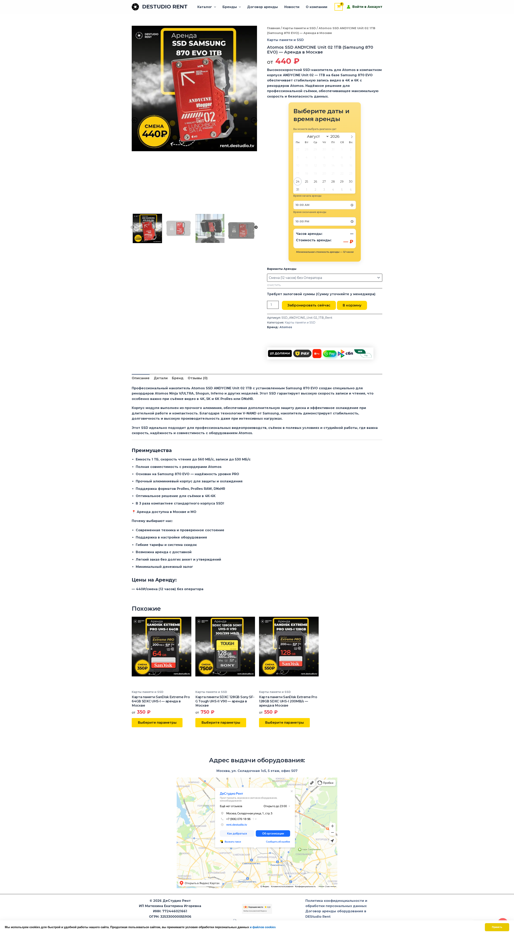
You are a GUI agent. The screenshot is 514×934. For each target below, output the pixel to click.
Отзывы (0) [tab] (198, 378)
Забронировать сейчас (309, 305)
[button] (214, 6)
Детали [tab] (161, 378)
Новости (291, 7)
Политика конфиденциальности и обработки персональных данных (336, 903)
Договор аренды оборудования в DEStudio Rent (335, 913)
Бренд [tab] (178, 378)
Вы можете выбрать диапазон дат (314, 128)
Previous (132, 227)
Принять (497, 927)
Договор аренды (262, 7)
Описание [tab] (141, 378)
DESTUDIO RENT (165, 6)
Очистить (274, 285)
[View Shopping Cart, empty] (339, 7)
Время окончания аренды (309, 212)
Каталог (204, 7)
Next (256, 227)
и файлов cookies (263, 927)
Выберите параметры (157, 722)
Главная (273, 28)
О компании (316, 7)
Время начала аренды (307, 195)
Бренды (229, 7)
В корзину (352, 305)
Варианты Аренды (281, 269)
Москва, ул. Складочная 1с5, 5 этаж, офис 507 (257, 771)
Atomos (285, 327)
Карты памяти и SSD (299, 28)
